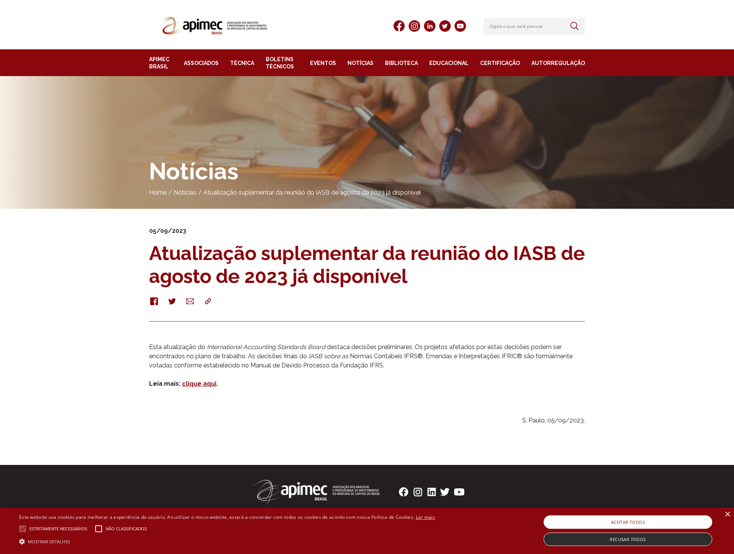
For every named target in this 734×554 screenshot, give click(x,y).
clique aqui (199, 383)
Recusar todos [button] (628, 539)
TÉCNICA (242, 63)
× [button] (727, 514)
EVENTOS (323, 63)
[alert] (367, 531)
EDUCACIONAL (449, 63)
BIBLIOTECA (401, 63)
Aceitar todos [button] (628, 522)
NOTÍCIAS (360, 63)
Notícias (185, 192)
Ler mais (425, 517)
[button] (227, 541)
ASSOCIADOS (201, 63)
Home (158, 192)
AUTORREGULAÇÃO (558, 63)
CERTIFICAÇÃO (500, 63)
